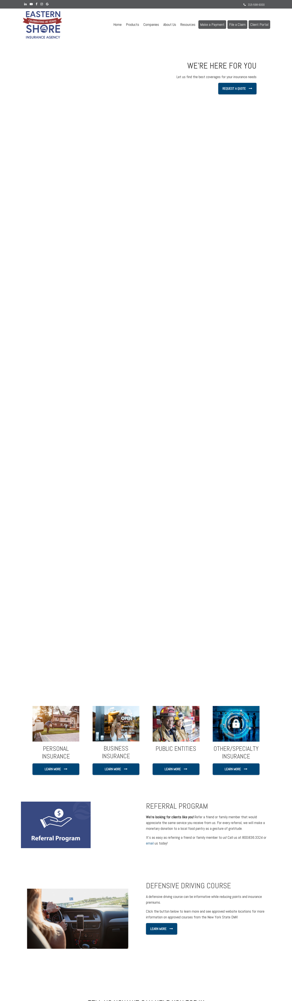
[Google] (47, 4)
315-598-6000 (256, 5)
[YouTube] (31, 4)
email (150, 843)
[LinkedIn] (25, 4)
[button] (132, 24)
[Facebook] (36, 4)
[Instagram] (41, 4)
